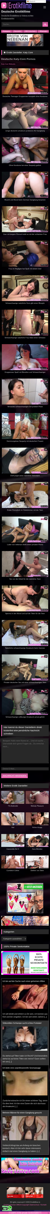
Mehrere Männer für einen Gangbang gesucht (22, 1071)
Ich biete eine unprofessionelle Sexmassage (22, 1026)
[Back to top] (42, 1206)
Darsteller (17, 31)
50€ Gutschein (30, 31)
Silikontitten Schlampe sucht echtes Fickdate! (22, 981)
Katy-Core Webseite (8, 64)
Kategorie (6, 31)
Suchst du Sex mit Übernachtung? (17, 1116)
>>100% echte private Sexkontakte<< (25, 1213)
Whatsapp (43, 31)
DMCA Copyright (23, 1208)
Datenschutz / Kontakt (38, 1208)
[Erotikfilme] (20, 5)
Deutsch (32, 1)
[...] (10, 1020)
